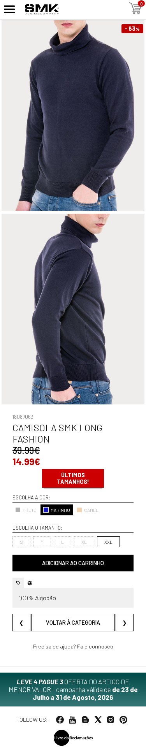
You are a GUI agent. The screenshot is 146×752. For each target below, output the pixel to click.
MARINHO (60, 510)
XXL (108, 542)
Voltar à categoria (73, 622)
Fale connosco (95, 646)
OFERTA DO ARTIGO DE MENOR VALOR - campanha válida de (73, 689)
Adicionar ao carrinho (73, 563)
